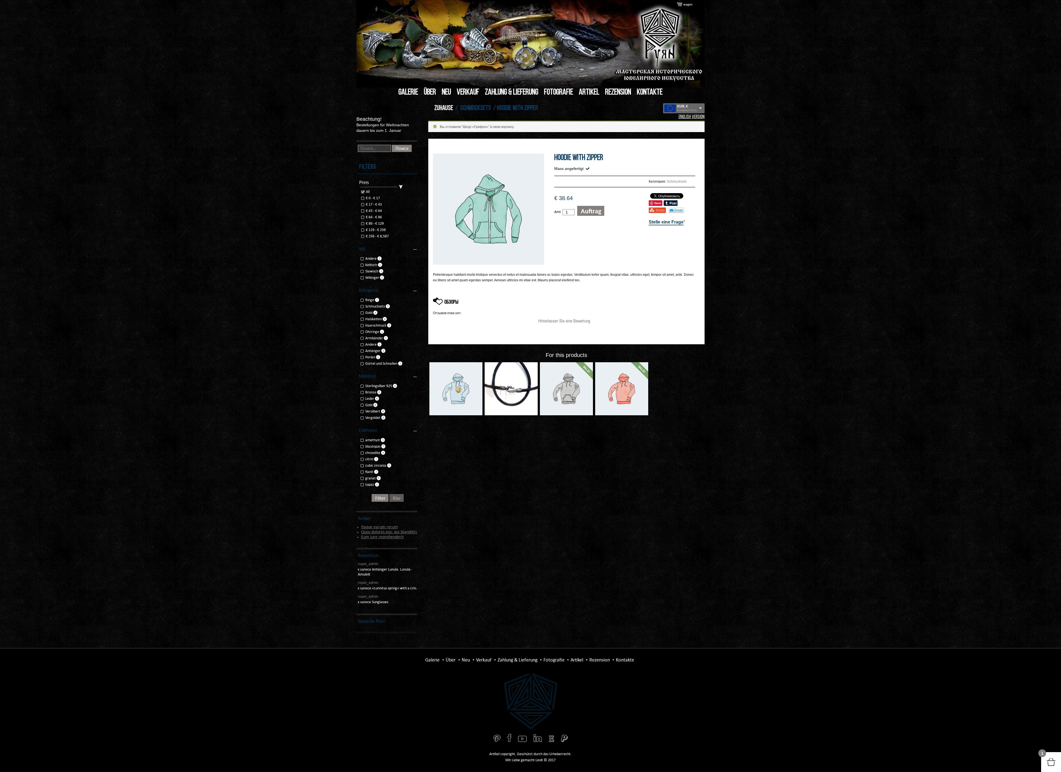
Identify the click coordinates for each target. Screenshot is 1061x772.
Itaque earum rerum (379, 526)
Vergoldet (372, 417)
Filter (380, 498)
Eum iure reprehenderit (382, 536)
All (367, 191)
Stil (362, 249)
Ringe (369, 300)
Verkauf (468, 92)
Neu (446, 92)
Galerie (408, 92)
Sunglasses (380, 602)
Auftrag (591, 211)
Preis (364, 182)
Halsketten (373, 319)
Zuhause (443, 108)
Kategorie (368, 290)
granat (370, 478)
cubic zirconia (375, 465)
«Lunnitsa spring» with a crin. (394, 588)
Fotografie (558, 92)
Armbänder (374, 338)
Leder (369, 398)
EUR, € (682, 106)
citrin (369, 459)
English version (692, 117)
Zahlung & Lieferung (511, 92)
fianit (369, 471)
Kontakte (650, 92)
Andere (370, 258)
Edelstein (368, 430)
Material (367, 376)
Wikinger (372, 277)
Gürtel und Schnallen (381, 363)
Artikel (589, 92)
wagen (687, 4)
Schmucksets (475, 108)
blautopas (372, 446)
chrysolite (372, 452)
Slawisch (371, 271)
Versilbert (372, 411)
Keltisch (371, 264)
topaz (369, 484)
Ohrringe (372, 331)
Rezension (618, 92)
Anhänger (372, 350)
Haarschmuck (375, 325)
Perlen (370, 357)
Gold (368, 312)
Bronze (370, 392)
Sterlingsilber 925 (378, 386)
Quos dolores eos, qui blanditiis (389, 531)
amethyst (372, 440)
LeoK (539, 760)
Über (430, 92)
